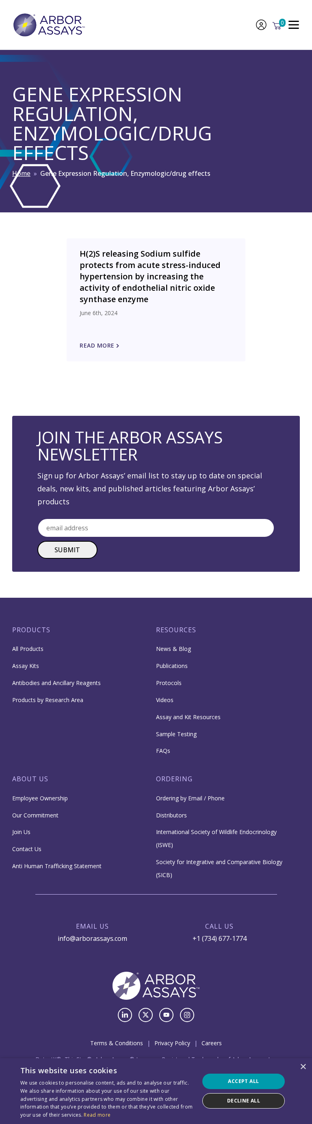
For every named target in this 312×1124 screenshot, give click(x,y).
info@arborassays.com (92, 938)
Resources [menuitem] (176, 629)
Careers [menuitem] (212, 1043)
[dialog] (156, 1091)
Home (21, 173)
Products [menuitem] (31, 629)
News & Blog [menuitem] (173, 649)
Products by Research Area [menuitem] (47, 700)
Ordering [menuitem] (174, 778)
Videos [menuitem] (164, 700)
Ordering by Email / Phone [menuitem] (190, 798)
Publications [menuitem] (172, 666)
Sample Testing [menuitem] (176, 734)
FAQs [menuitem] (163, 750)
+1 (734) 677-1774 (220, 938)
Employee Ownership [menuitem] (40, 798)
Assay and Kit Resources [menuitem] (188, 717)
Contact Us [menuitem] (26, 849)
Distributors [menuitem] (171, 815)
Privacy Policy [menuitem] (172, 1043)
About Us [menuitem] (30, 778)
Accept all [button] (243, 1081)
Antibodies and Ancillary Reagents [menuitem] (56, 683)
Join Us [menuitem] (21, 832)
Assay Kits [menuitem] (25, 666)
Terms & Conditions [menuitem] (116, 1043)
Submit (67, 549)
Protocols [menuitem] (169, 683)
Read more (97, 1114)
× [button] (303, 1067)
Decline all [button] (243, 1100)
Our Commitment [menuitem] (35, 815)
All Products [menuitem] (27, 649)
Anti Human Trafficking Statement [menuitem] (57, 866)
